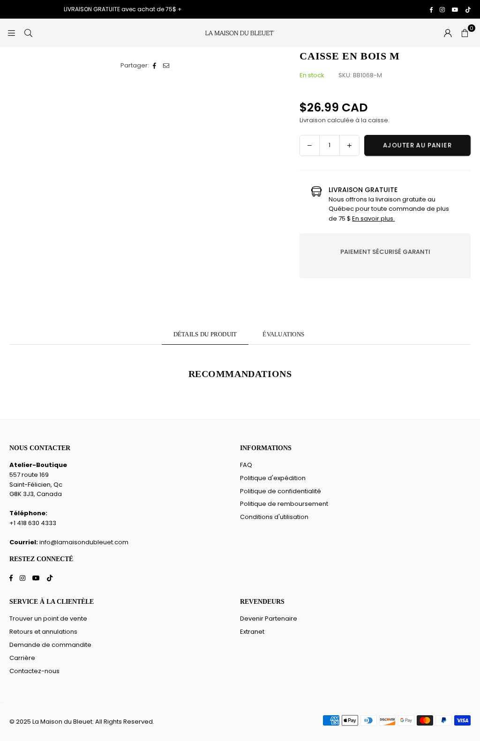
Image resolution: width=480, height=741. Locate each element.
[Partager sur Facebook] (154, 66)
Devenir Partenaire (268, 618)
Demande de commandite (50, 644)
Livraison (313, 120)
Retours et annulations (43, 631)
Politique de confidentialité (280, 491)
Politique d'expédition (273, 478)
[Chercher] (28, 32)
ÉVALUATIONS (283, 334)
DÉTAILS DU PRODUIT (205, 334)
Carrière (22, 657)
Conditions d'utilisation (274, 516)
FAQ (246, 464)
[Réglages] (447, 32)
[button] (464, 32)
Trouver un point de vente (48, 618)
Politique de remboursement (284, 503)
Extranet (252, 631)
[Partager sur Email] (166, 66)
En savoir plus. (373, 218)
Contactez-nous (34, 671)
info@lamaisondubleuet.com (83, 542)
